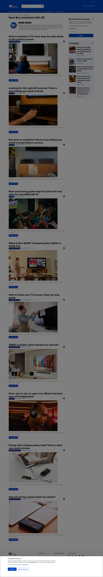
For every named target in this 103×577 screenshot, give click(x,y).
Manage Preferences (23, 569)
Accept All (12, 569)
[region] (51, 566)
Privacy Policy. (25, 564)
